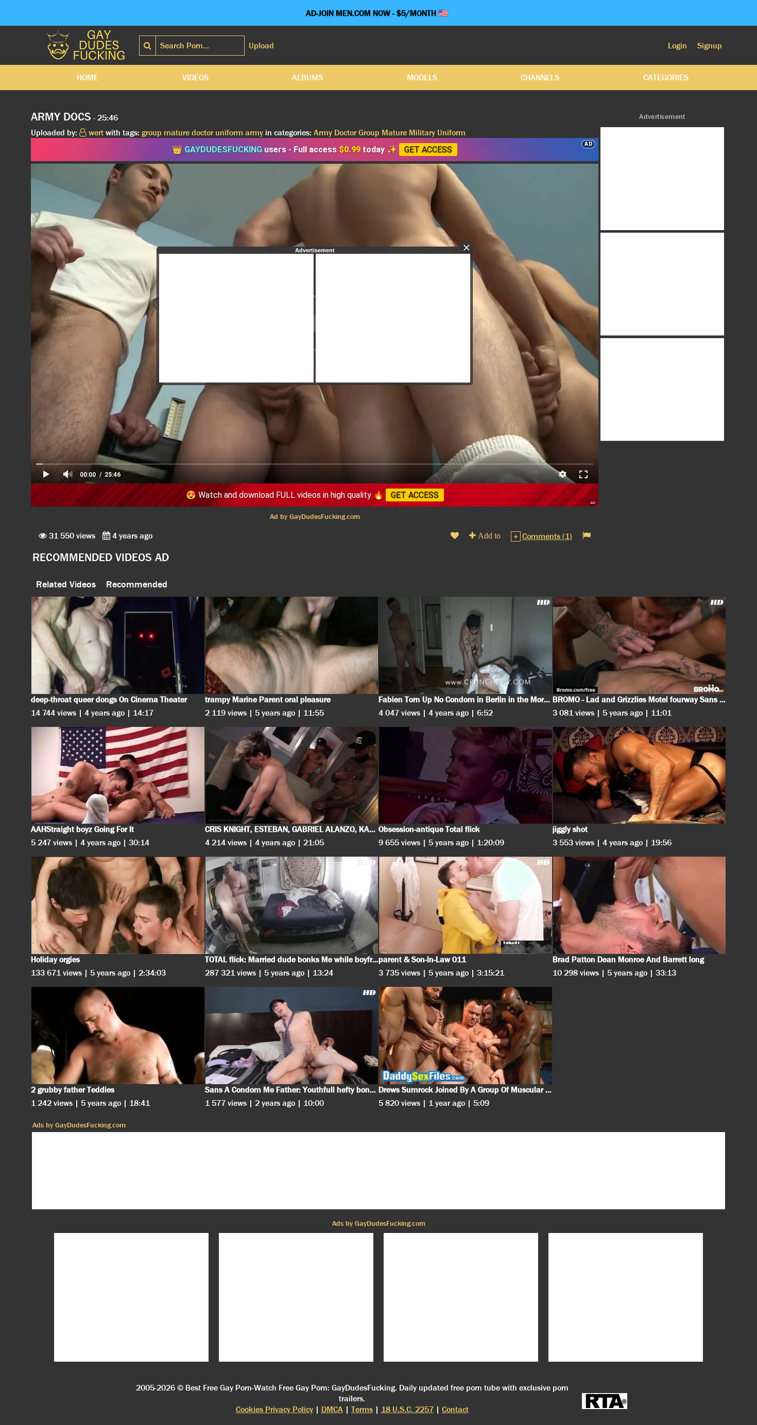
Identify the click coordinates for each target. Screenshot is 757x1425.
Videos (195, 77)
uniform (229, 132)
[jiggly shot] (640, 775)
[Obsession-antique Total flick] (465, 775)
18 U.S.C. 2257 (407, 1409)
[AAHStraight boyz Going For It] (118, 775)
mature (177, 132)
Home (87, 77)
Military (422, 132)
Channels (540, 77)
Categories (666, 77)
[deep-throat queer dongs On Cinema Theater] (118, 645)
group (152, 132)
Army (323, 132)
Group (369, 132)
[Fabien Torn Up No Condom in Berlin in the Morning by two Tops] (465, 645)
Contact (455, 1409)
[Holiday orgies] (118, 905)
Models (422, 77)
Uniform (451, 132)
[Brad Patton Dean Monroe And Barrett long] (640, 905)
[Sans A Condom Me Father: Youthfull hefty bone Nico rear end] (292, 1035)
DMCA (332, 1409)
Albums (307, 77)
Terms (362, 1409)
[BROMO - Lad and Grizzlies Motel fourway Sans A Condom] (640, 645)
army (254, 132)
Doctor (345, 132)
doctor (202, 132)
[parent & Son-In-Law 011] (465, 905)
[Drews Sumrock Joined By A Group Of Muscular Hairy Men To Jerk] (465, 1035)
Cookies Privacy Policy (274, 1409)
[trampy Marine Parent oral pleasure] (292, 645)
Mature (394, 132)
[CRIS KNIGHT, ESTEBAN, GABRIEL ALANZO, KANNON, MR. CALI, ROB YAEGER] (292, 775)
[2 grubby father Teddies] (118, 1035)
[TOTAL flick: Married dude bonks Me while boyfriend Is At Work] (292, 905)
